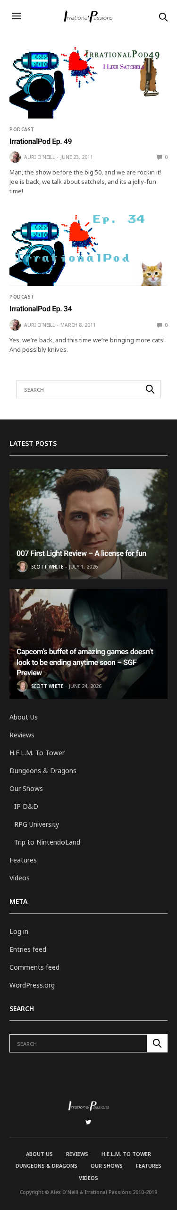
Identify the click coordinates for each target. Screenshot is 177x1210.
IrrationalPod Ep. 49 (40, 141)
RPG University (36, 824)
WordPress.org (32, 985)
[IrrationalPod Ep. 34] (88, 250)
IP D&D (26, 806)
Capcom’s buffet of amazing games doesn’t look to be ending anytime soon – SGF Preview (85, 662)
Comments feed (34, 967)
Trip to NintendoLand (47, 842)
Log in (18, 931)
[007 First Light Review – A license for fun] (88, 524)
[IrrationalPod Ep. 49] (88, 83)
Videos (19, 877)
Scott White (47, 566)
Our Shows (26, 788)
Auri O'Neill (39, 157)
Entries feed (27, 949)
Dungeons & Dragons (42, 770)
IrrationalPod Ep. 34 (40, 308)
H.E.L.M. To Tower (37, 752)
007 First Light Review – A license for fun (81, 553)
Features (23, 859)
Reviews (21, 734)
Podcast (21, 129)
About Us (23, 716)
